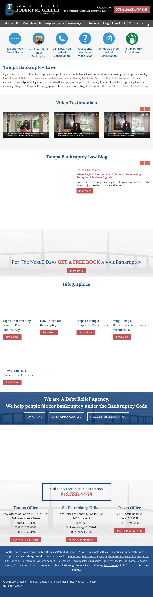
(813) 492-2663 (131, 523)
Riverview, (130, 556)
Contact (134, 23)
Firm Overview (26, 23)
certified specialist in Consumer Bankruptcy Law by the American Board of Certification (81, 78)
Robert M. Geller (18, 78)
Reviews (94, 23)
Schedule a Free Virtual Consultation (109, 52)
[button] (148, 26)
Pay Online (34, 416)
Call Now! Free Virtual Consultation (62, 52)
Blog (106, 23)
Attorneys (75, 23)
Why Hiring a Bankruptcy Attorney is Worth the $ (129, 325)
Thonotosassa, (116, 556)
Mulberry (95, 561)
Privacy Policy (76, 581)
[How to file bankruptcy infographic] (57, 313)
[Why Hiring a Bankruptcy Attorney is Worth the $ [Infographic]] (130, 313)
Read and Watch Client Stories (15, 50)
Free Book (119, 23)
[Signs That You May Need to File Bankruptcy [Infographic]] (20, 313)
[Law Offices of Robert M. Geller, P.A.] (31, 16)
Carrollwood (29, 561)
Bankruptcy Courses (66, 416)
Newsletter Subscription (108, 416)
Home (9, 23)
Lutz (139, 556)
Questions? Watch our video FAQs (85, 52)
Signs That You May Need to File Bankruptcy (17, 325)
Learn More (76, 270)
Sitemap (91, 581)
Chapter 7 (20, 86)
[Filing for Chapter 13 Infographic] (93, 313)
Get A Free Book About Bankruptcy (38, 52)
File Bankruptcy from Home (132, 50)
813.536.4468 (131, 9)
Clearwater (74, 556)
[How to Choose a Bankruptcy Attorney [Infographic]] (20, 354)
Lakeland (84, 561)
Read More (84, 191)
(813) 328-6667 (27, 527)
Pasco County (111, 565)
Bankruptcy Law (50, 23)
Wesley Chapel (45, 561)
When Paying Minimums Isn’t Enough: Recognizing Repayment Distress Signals (108, 176)
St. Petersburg (90, 556)
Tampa (103, 556)
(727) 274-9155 (83, 531)
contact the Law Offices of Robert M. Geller (117, 86)
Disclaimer (60, 581)
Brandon (15, 561)
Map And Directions (25, 539)
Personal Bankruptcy (88, 170)
